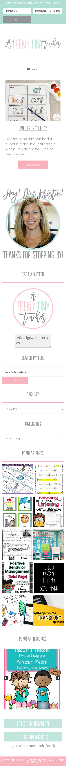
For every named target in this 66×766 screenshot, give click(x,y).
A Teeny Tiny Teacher (33, 44)
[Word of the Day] (17, 480)
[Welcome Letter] (17, 546)
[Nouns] (17, 513)
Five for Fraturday (33, 128)
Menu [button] (35, 69)
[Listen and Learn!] (17, 611)
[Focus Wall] (48, 546)
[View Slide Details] (32, 679)
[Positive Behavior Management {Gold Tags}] (48, 611)
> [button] (57, 678)
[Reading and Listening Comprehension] (48, 513)
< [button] (6, 678)
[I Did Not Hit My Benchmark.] (48, 578)
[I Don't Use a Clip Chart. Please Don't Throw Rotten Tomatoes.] (17, 578)
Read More (33, 164)
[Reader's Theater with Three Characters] (48, 480)
